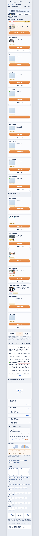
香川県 (29, 502)
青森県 (13, 484)
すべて (12, 14)
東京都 (12, 4)
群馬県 (16, 487)
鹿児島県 (10, 509)
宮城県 (19, 484)
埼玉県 (19, 487)
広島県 (19, 502)
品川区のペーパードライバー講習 (13, 477)
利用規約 (13, 523)
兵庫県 (23, 497)
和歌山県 (10, 499)
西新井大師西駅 (26, 460)
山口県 (23, 502)
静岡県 (10, 494)
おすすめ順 (10, 16)
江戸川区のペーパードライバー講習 (13, 475)
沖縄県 (13, 509)
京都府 (16, 497)
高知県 (13, 504)
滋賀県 (13, 497)
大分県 (23, 507)
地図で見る (19, 390)
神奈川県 (10, 489)
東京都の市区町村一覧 (12, 479)
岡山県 (16, 502)
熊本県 (19, 507)
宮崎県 (26, 507)
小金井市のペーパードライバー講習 (25, 475)
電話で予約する (20, 47)
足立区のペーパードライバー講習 (13, 470)
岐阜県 (29, 492)
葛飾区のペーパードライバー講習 (24, 468)
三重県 (10, 497)
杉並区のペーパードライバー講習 (23, 477)
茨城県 (10, 487)
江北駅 (21, 460)
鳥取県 (10, 502)
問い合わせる (20, 32)
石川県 (16, 492)
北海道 (10, 484)
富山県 (13, 492)
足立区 (14, 4)
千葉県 (23, 487)
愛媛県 (10, 504)
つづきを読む (19, 375)
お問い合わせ (21, 523)
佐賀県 (13, 507)
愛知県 (13, 494)
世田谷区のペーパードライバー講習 (13, 468)
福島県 (29, 484)
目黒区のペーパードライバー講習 (23, 470)
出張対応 (19, 14)
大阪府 (19, 497)
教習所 (27, 14)
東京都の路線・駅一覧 (19, 479)
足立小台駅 (10, 460)
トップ (9, 4)
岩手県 (16, 484)
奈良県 (26, 497)
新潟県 (10, 492)
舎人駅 (18, 462)
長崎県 (16, 507)
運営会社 (10, 523)
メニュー (30, 2)
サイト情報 (17, 523)
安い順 (16, 16)
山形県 (26, 484)
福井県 (19, 492)
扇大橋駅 (14, 460)
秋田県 (23, 484)
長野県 (26, 492)
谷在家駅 (10, 462)
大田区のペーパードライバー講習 (23, 473)
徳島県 (26, 502)
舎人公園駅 (14, 462)
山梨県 (23, 492)
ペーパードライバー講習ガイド (12, 529)
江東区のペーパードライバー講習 (13, 473)
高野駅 (18, 460)
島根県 (13, 502)
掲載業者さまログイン (27, 523)
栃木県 (13, 487)
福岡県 (10, 507)
